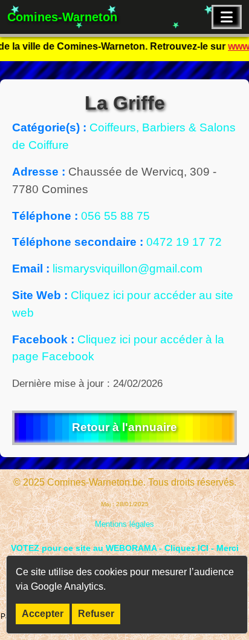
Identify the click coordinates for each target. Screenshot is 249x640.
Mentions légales (124, 524)
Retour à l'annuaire (124, 427)
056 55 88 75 (115, 215)
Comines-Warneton (62, 17)
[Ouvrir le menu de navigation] (227, 17)
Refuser (96, 614)
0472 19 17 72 (184, 242)
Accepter (42, 614)
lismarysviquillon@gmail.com (127, 268)
